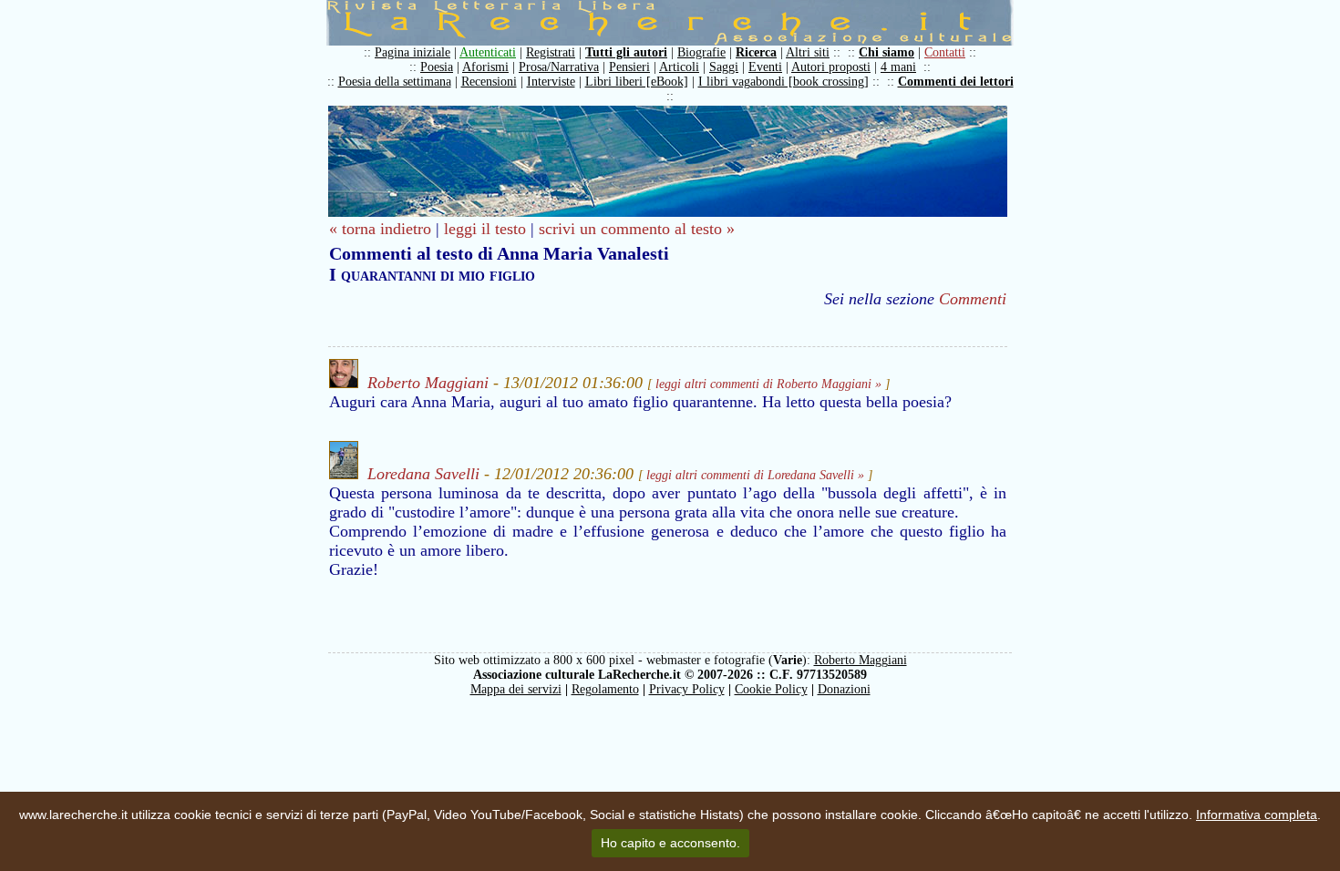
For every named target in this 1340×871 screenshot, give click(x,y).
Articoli (679, 67)
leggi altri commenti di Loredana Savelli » (755, 475)
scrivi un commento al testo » (637, 229)
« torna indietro (380, 229)
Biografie (701, 52)
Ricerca (756, 52)
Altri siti (808, 52)
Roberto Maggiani (428, 383)
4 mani (898, 67)
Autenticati (487, 52)
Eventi (765, 67)
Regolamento (605, 689)
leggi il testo (485, 229)
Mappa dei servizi (516, 689)
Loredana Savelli (423, 474)
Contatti (944, 52)
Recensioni (489, 81)
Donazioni (844, 689)
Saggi (723, 67)
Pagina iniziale (412, 52)
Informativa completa (1256, 814)
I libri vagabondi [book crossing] (783, 81)
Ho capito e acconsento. (670, 842)
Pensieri (629, 67)
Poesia (436, 67)
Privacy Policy (687, 689)
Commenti (972, 299)
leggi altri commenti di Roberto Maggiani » (768, 384)
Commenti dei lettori (956, 81)
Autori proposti (831, 67)
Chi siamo (886, 52)
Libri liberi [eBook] (636, 81)
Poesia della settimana (394, 81)
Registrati (550, 52)
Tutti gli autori (626, 52)
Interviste (551, 81)
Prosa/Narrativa (559, 67)
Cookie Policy (771, 689)
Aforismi (485, 67)
